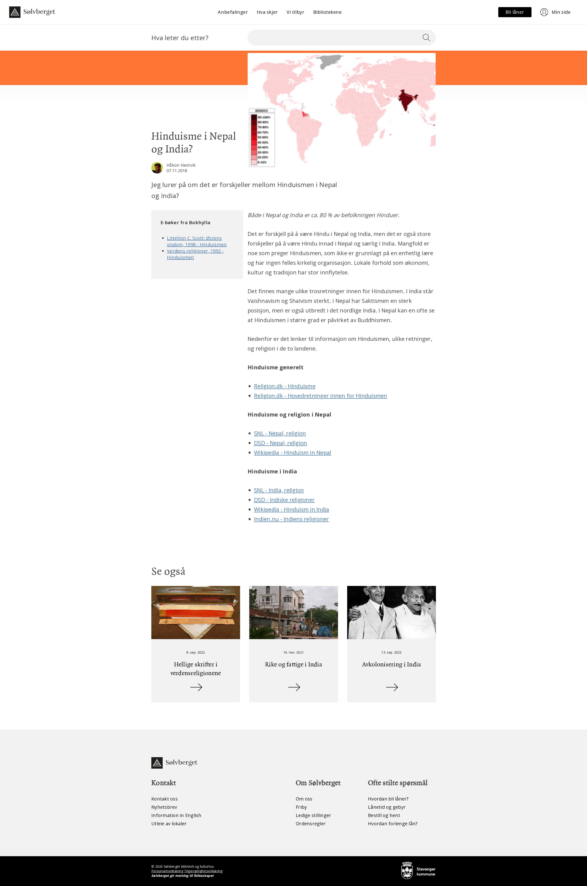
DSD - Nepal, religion (280, 443)
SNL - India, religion (279, 490)
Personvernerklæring (167, 871)
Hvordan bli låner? (388, 799)
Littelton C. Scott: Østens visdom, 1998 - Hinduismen (197, 241)
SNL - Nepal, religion (280, 433)
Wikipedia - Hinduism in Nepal (292, 452)
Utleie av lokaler (169, 823)
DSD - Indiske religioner (284, 499)
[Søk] (428, 37)
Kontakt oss (164, 799)
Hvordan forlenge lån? (392, 823)
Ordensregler (311, 823)
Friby (301, 807)
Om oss (304, 799)
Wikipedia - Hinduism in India (291, 509)
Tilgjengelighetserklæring (203, 871)
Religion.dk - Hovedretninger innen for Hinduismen (320, 395)
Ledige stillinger (313, 815)
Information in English (176, 815)
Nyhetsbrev (164, 807)
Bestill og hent (384, 815)
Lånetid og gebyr (387, 807)
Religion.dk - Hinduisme (285, 386)
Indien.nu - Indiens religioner (291, 519)
